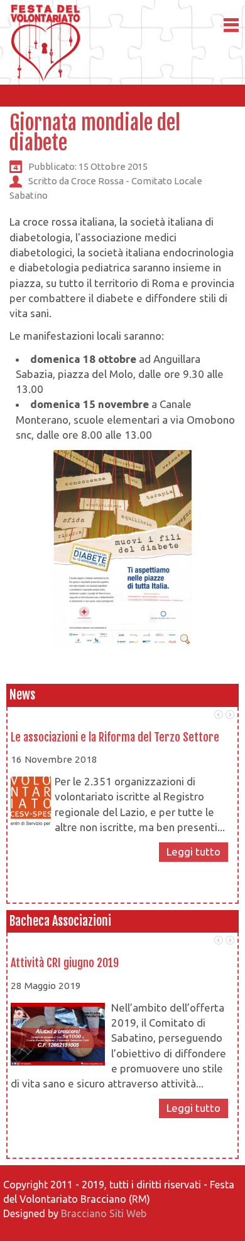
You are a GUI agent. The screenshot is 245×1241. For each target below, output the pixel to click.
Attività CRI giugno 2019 (65, 963)
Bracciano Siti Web (103, 1213)
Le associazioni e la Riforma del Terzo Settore (115, 737)
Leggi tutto (193, 851)
